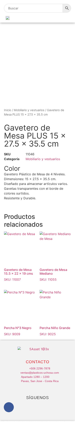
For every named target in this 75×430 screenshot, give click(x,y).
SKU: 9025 (55, 331)
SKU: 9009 (17, 331)
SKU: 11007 (18, 274)
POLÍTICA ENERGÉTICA (24, 425)
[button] (67, 17)
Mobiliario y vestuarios (29, 110)
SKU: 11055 (53, 274)
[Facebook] (9, 407)
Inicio (7, 110)
